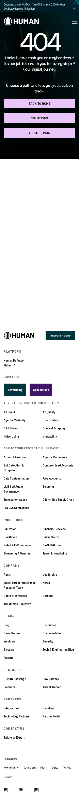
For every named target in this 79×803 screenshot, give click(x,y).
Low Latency (51, 679)
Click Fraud (11, 428)
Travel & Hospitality (55, 553)
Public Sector (51, 537)
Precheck (9, 687)
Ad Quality (49, 412)
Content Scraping (54, 428)
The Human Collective (17, 604)
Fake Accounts (52, 478)
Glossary (9, 649)
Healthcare (10, 537)
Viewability (50, 436)
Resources (49, 625)
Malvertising (11, 436)
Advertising (15, 390)
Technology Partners (17, 716)
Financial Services (54, 529)
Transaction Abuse (15, 499)
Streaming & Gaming (17, 553)
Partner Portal (51, 716)
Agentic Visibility (14, 420)
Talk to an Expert (14, 737)
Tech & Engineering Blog (58, 649)
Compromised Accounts (58, 465)
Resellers (48, 708)
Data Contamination (16, 478)
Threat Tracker (52, 687)
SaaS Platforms (52, 545)
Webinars (9, 641)
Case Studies (12, 633)
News (46, 582)
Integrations (11, 708)
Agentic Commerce (55, 457)
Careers (48, 595)
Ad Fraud (9, 412)
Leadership (50, 574)
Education (10, 529)
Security (48, 641)
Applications (41, 390)
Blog (6, 625)
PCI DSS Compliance (16, 507)
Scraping (48, 486)
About (7, 574)
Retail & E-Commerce (17, 545)
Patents (8, 657)
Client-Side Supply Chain (58, 499)
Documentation (52, 633)
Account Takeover (15, 457)
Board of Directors (15, 595)
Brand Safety (51, 420)
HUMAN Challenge (15, 679)
